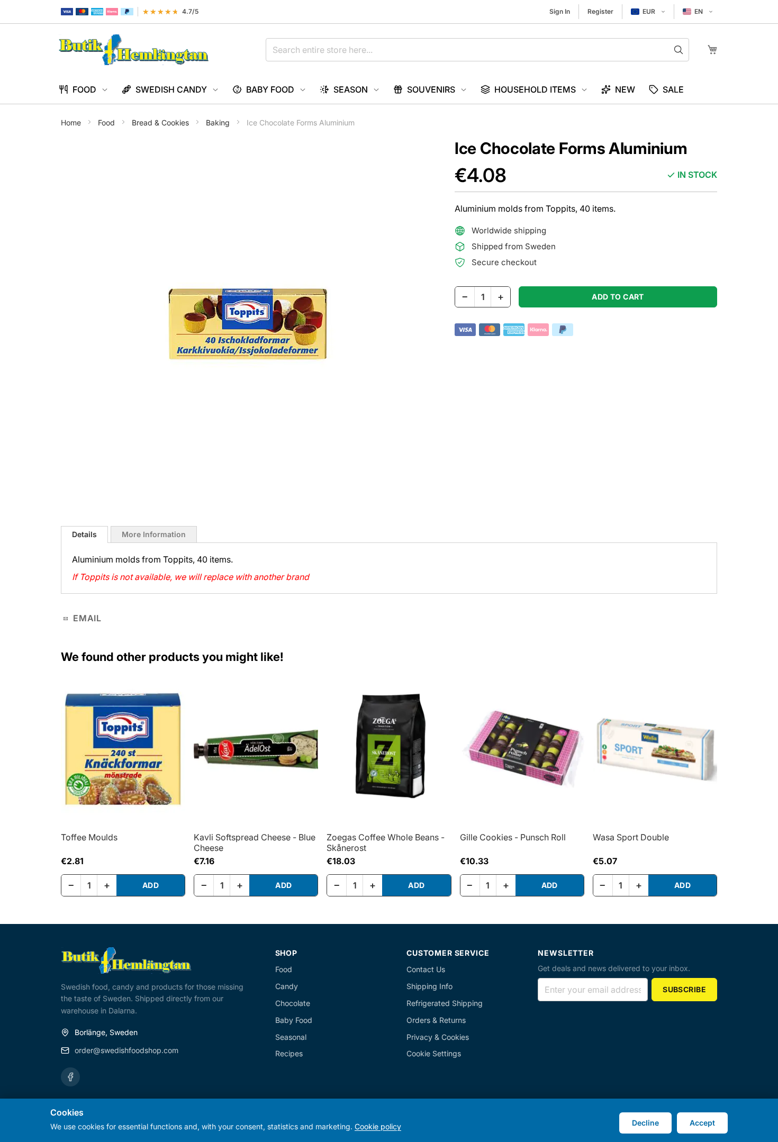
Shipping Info (429, 986)
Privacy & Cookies (437, 1036)
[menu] (389, 90)
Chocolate (292, 1003)
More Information (154, 534)
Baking (219, 122)
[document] (389, 1120)
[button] (648, 11)
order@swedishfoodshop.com (126, 1050)
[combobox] (477, 49)
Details (84, 534)
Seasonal (290, 1036)
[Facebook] (70, 1076)
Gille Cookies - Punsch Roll (513, 837)
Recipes (289, 1053)
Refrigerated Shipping (444, 1003)
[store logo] (133, 49)
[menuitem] (83, 90)
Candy (286, 986)
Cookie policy (378, 1126)
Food (107, 122)
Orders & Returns (436, 1020)
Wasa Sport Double (631, 837)
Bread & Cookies (161, 122)
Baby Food (293, 1020)
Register (600, 11)
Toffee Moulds (89, 837)
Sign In (559, 11)
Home (72, 122)
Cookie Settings (433, 1053)
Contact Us (425, 969)
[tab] (84, 534)
